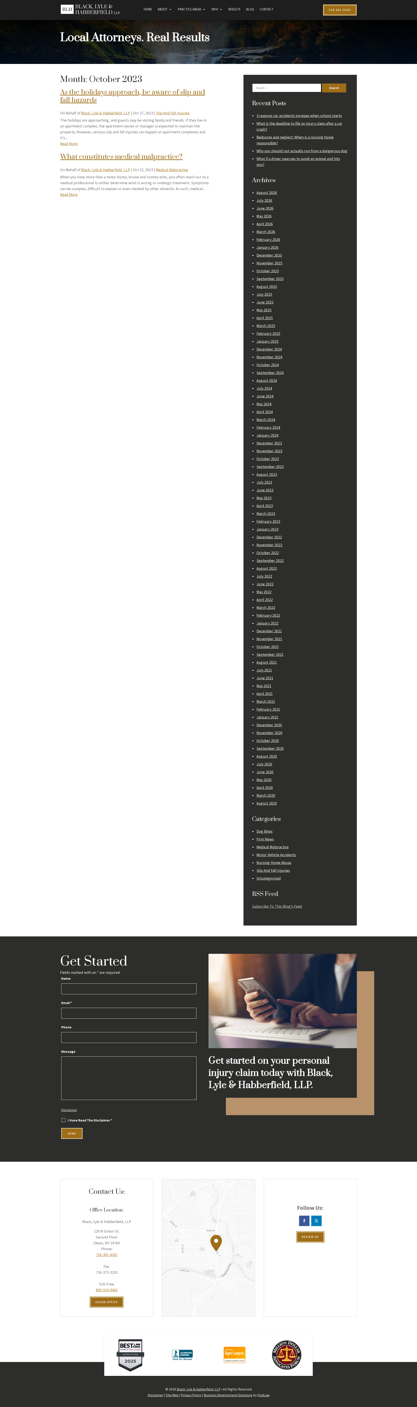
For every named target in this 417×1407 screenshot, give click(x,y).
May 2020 (263, 779)
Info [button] (214, 9)
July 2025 (264, 294)
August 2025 (266, 286)
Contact (266, 9)
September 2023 (270, 466)
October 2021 (267, 646)
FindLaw (263, 1395)
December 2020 (269, 724)
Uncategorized (268, 878)
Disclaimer (69, 1110)
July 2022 (264, 576)
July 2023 (264, 482)
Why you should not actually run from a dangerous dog (301, 150)
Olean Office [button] (106, 1302)
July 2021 (264, 670)
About (163, 9)
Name (66, 978)
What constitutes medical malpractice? (121, 156)
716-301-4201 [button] (340, 10)
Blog (250, 9)
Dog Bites (264, 831)
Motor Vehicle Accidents (276, 854)
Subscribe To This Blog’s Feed (277, 906)
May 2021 (263, 685)
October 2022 (267, 552)
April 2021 (264, 693)
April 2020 (264, 787)
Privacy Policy (191, 1395)
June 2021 (264, 677)
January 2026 (267, 247)
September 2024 (270, 372)
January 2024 (267, 435)
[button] (412, 1375)
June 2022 (264, 584)
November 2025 (269, 263)
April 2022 (264, 599)
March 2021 (265, 701)
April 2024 (264, 411)
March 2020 (265, 795)
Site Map (172, 1395)
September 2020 (270, 748)
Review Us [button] (310, 1237)
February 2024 (268, 427)
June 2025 (264, 302)
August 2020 (266, 756)
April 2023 (264, 505)
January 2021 (267, 717)
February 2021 (268, 709)
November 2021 (269, 638)
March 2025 (265, 325)
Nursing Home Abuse (273, 862)
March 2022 (265, 607)
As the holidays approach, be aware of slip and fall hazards (132, 96)
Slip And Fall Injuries (173, 112)
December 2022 (269, 537)
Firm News (265, 839)
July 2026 (264, 200)
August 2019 (266, 803)
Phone (66, 1027)
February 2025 (268, 333)
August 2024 (266, 380)
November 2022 (269, 544)
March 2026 (265, 231)
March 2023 (265, 513)
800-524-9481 (107, 1289)
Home (148, 9)
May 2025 (263, 309)
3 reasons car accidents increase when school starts (299, 115)
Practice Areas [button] (189, 9)
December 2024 (269, 349)
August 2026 (266, 192)
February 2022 (268, 615)
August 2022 (266, 568)
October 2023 (267, 458)
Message (68, 1051)
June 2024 (264, 396)
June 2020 (264, 771)
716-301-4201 (106, 1254)
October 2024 (267, 364)
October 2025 (267, 270)
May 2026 (263, 216)
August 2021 (266, 662)
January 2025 (267, 341)
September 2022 (270, 560)
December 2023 (269, 443)
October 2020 (267, 740)
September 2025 (270, 278)
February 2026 (268, 239)
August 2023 (266, 474)
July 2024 (264, 388)
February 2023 (268, 521)
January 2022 (267, 623)
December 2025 (269, 255)
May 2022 (263, 591)
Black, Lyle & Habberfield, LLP (105, 112)
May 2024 (263, 403)
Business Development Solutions (228, 1395)
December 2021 (269, 630)
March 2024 (265, 419)
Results (234, 9)
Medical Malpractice (172, 169)
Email (66, 1003)
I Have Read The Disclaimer (90, 1120)
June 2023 (264, 490)
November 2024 (269, 356)
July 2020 (264, 764)
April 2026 (264, 223)
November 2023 (269, 450)
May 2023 (263, 497)
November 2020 (269, 732)
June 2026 (264, 208)
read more (69, 143)
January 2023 (267, 529)
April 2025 (264, 317)
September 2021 (269, 654)
